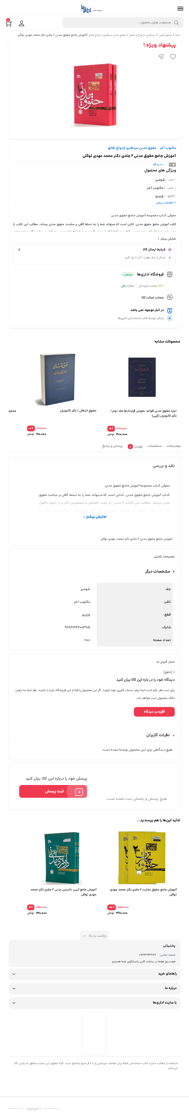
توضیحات (174, 445)
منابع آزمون (165, 35)
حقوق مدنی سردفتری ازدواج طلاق (107, 35)
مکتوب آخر (168, 147)
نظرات (136, 446)
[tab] (172, 447)
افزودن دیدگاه (154, 711)
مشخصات (155, 445)
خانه (177, 35)
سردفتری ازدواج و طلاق (142, 35)
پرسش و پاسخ (112, 445)
